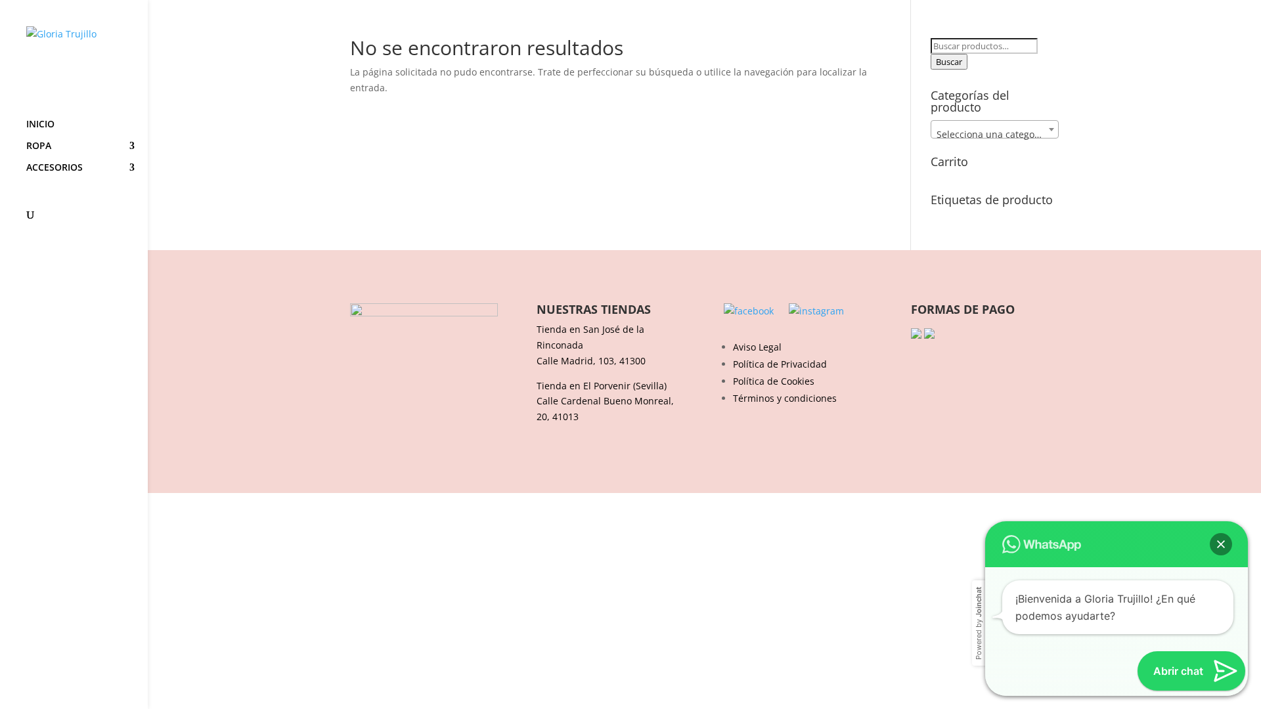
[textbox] (994, 134)
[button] (1221, 544)
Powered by (978, 623)
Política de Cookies (773, 381)
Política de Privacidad (780, 364)
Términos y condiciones (785, 398)
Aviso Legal (757, 347)
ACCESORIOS (54, 168)
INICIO (40, 124)
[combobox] (995, 129)
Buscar (949, 62)
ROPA (38, 146)
